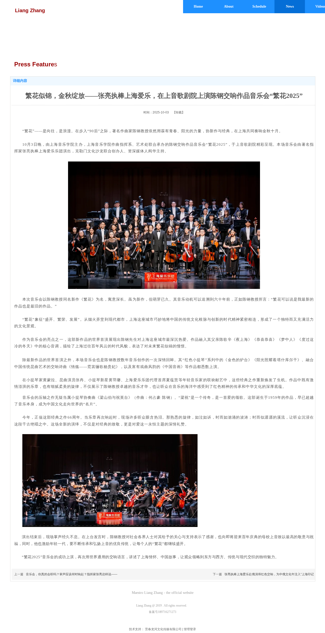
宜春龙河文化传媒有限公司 (163, 629)
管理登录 (190, 629)
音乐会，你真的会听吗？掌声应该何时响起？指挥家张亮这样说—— (71, 574)
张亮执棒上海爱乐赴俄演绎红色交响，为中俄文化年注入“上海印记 (269, 574)
